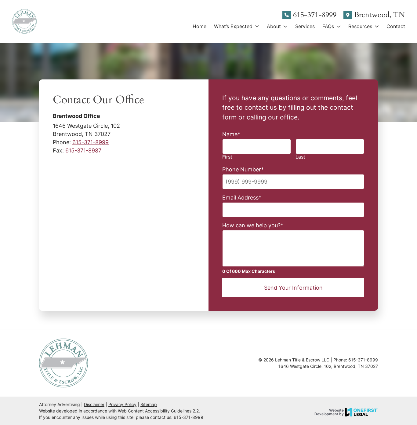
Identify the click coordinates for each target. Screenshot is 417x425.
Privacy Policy (122, 404)
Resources (360, 26)
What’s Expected (233, 26)
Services (305, 26)
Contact (395, 26)
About (274, 26)
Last (300, 157)
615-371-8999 (314, 15)
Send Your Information (293, 287)
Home (199, 26)
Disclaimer (94, 404)
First (227, 157)
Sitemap (148, 404)
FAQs (328, 26)
